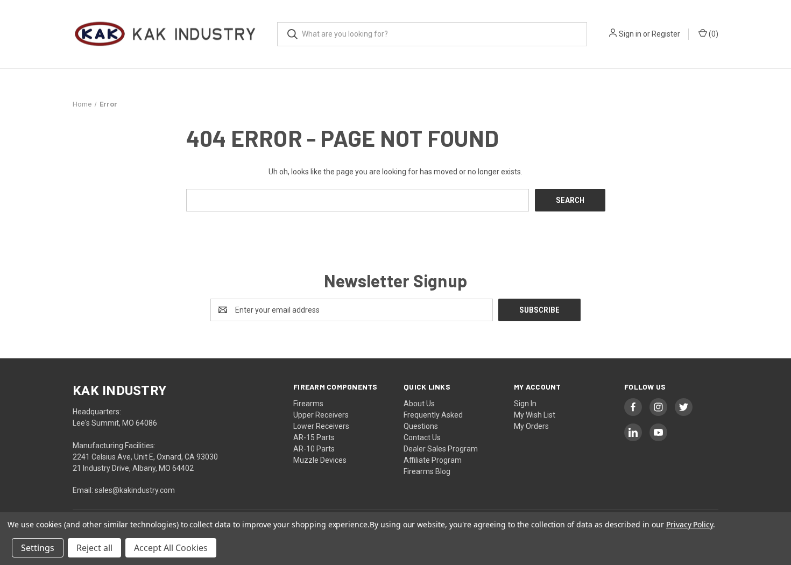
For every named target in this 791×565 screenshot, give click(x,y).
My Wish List (534, 415)
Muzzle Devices (320, 460)
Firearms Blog (427, 471)
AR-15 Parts (314, 437)
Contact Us (422, 437)
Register (666, 34)
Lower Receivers (321, 426)
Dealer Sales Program (441, 448)
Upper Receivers (321, 415)
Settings (37, 548)
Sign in (630, 34)
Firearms (308, 403)
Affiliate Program (433, 460)
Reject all (94, 548)
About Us (419, 403)
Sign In (525, 403)
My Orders (531, 426)
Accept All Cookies (171, 548)
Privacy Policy (689, 524)
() (712, 34)
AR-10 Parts (314, 448)
